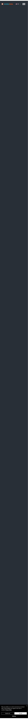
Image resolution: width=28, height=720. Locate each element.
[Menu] (24, 4)
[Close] (26, 706)
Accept (20, 713)
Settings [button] (14, 716)
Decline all (7, 713)
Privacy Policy (8, 710)
